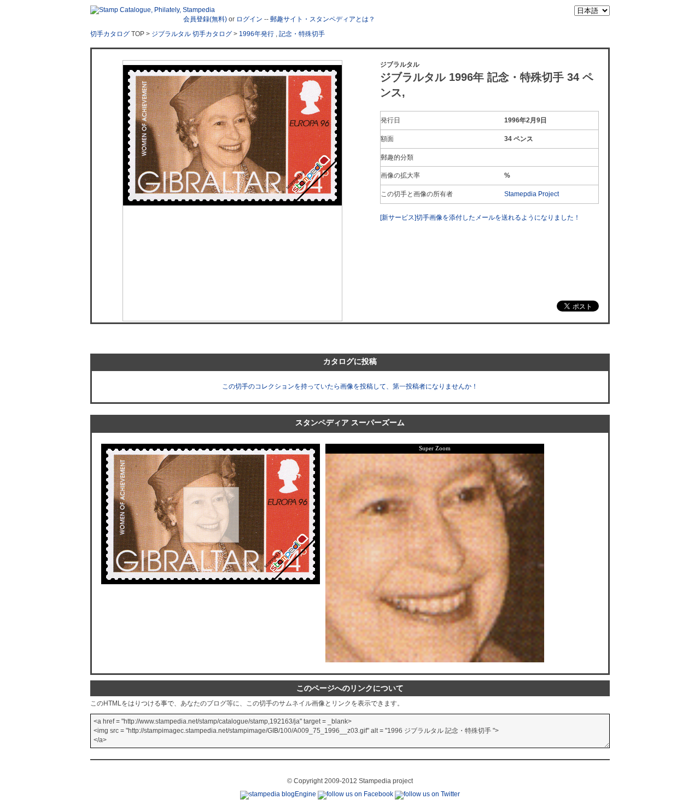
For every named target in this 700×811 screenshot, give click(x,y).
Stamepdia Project (531, 194)
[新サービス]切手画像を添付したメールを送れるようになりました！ (480, 217)
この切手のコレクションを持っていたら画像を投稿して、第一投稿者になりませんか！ (350, 386)
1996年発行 (256, 34)
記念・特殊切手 (302, 34)
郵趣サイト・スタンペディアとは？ (322, 19)
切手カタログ (110, 34)
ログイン (249, 19)
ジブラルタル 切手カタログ (191, 34)
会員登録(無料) (205, 19)
